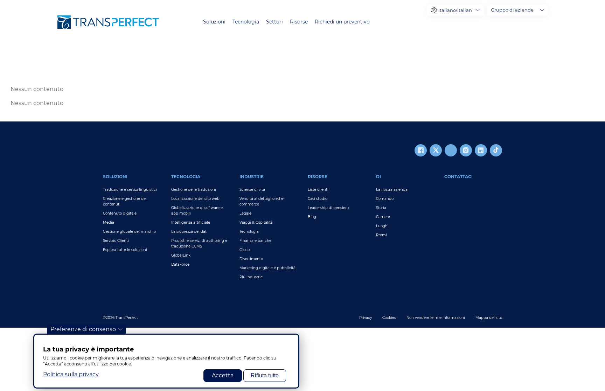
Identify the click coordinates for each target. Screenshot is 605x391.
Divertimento (251, 259)
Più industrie (251, 277)
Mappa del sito (488, 317)
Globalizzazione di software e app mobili (197, 210)
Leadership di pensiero (328, 207)
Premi (381, 235)
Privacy (365, 317)
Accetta (223, 375)
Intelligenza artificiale (190, 222)
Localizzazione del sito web (195, 198)
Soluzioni (214, 22)
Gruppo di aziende (512, 10)
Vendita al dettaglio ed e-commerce (262, 201)
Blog (312, 217)
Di (378, 176)
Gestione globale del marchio (129, 231)
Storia (381, 207)
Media (108, 222)
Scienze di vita (252, 189)
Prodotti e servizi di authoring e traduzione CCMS (199, 243)
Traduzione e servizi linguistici (130, 189)
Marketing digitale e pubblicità (267, 268)
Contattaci (458, 176)
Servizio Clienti (116, 240)
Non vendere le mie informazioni (435, 317)
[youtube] (451, 150)
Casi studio (317, 198)
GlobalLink (180, 255)
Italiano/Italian (455, 10)
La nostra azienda (392, 189)
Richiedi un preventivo (342, 22)
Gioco (244, 249)
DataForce (180, 264)
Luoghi (382, 226)
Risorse (299, 22)
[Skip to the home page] (108, 22)
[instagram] (466, 150)
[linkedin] (481, 150)
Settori (274, 22)
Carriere (383, 217)
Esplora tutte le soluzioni (125, 249)
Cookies (389, 317)
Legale (245, 213)
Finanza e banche (255, 240)
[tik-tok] (496, 150)
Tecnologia (245, 22)
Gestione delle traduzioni (193, 189)
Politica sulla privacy (71, 374)
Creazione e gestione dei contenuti (125, 201)
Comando (385, 198)
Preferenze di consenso (83, 329)
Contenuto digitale (120, 213)
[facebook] (421, 150)
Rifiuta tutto (265, 375)
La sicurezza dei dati (189, 231)
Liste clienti (318, 189)
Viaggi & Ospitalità (256, 222)
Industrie (251, 176)
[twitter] (436, 150)
